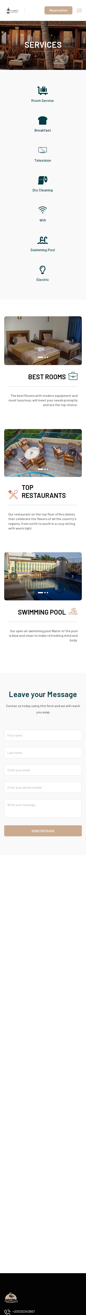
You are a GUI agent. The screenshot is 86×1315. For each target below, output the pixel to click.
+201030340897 (24, 1311)
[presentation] (13, 340)
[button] (40, 357)
